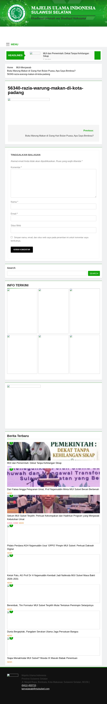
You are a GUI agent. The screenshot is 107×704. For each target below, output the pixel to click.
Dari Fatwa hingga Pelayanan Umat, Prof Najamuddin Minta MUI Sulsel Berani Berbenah (53, 489)
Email (14, 214)
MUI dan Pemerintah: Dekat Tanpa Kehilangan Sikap (66, 54)
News (9, 493)
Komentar (16, 167)
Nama (14, 202)
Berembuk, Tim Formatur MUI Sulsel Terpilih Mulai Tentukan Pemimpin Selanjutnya (50, 605)
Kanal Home (12, 523)
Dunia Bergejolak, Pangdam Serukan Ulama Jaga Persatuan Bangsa (42, 631)
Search (11, 268)
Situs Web (16, 225)
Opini (9, 467)
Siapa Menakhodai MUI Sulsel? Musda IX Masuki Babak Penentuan (42, 658)
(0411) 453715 (29, 685)
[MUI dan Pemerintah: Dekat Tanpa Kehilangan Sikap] (35, 57)
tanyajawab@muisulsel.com (35, 689)
